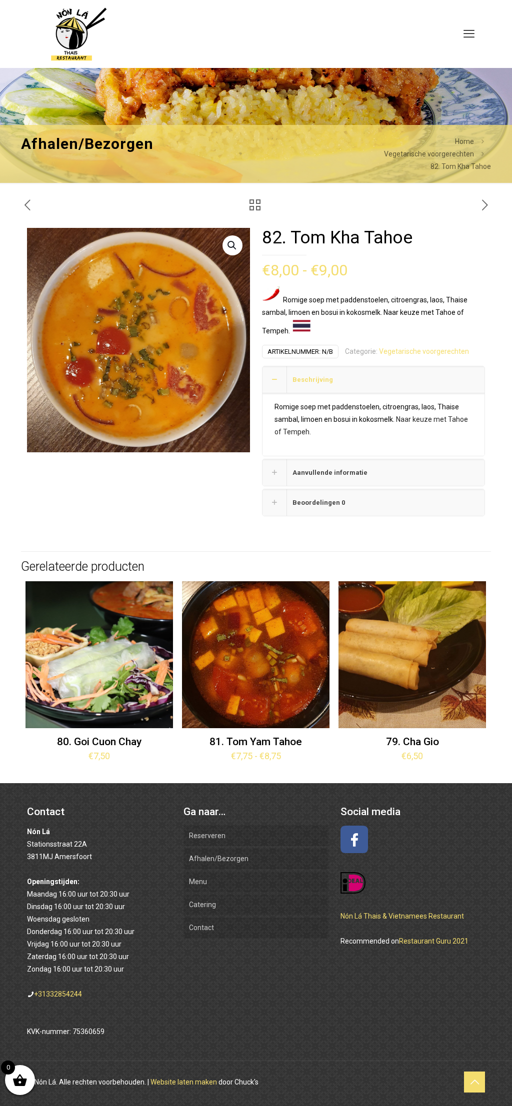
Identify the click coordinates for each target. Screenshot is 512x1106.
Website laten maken (183, 1082)
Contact (201, 928)
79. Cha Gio (412, 742)
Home (464, 141)
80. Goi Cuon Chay (99, 742)
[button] (232, 245)
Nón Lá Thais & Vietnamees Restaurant (402, 916)
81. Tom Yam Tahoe (256, 742)
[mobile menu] (469, 33)
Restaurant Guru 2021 (433, 941)
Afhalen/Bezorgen (218, 859)
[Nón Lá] (74, 33)
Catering (202, 905)
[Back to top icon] (474, 1082)
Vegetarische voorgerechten (429, 154)
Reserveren (207, 836)
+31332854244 (58, 994)
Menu (198, 882)
